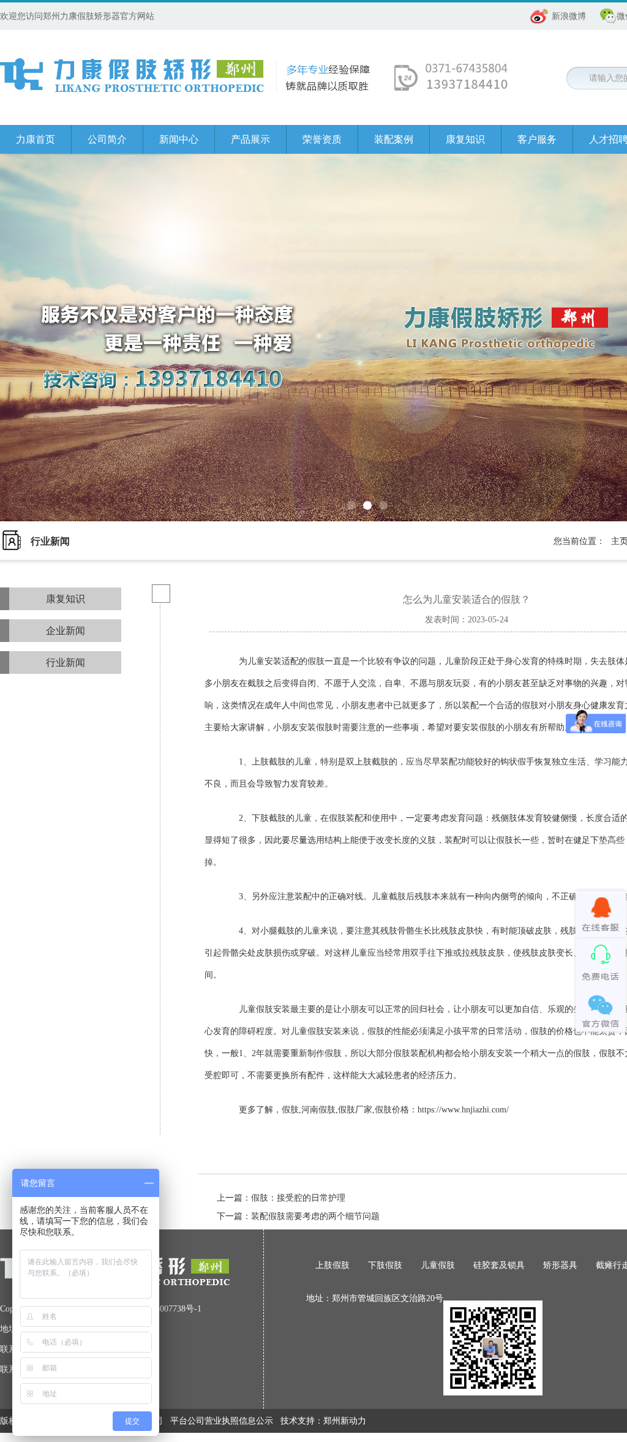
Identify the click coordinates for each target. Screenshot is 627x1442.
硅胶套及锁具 (499, 1265)
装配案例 (393, 139)
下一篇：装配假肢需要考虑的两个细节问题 (298, 1216)
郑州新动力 (344, 1420)
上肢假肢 (332, 1265)
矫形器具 (560, 1265)
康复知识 (465, 139)
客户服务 (537, 139)
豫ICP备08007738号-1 (161, 1308)
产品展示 (250, 139)
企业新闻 (65, 630)
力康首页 (35, 139)
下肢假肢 (385, 1265)
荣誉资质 (322, 139)
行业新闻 (65, 662)
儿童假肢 (438, 1265)
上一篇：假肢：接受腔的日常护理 (281, 1197)
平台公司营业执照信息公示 (221, 1420)
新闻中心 (178, 139)
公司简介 (107, 139)
